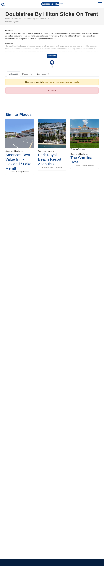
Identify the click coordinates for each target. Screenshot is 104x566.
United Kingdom (12, 21)
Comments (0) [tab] (43, 74)
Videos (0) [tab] (13, 74)
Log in (39, 82)
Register (29, 82)
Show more (52, 56)
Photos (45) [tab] (27, 74)
